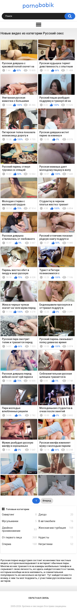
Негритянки (55, 544)
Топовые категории (17, 509)
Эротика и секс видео (33, 606)
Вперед (47, 500)
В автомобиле (55, 521)
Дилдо (55, 514)
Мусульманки (19, 521)
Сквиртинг (19, 514)
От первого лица (19, 537)
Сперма (19, 544)
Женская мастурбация (55, 527)
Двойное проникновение (19, 529)
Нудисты (55, 537)
